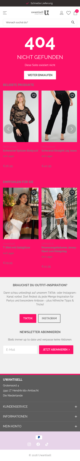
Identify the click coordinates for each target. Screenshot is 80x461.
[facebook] (38, 444)
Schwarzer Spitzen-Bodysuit (20, 150)
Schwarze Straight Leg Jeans (59, 150)
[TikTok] (46, 444)
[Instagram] (29, 444)
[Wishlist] (68, 12)
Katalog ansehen (5, 12)
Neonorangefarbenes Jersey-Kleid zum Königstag (59, 249)
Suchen (73, 22)
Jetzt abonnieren (55, 349)
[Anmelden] (61, 12)
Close (40, 407)
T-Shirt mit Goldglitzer (16, 247)
